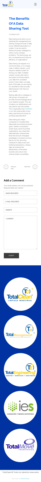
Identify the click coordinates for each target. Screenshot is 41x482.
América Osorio (24, 478)
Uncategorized (14, 34)
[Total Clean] (16, 4)
